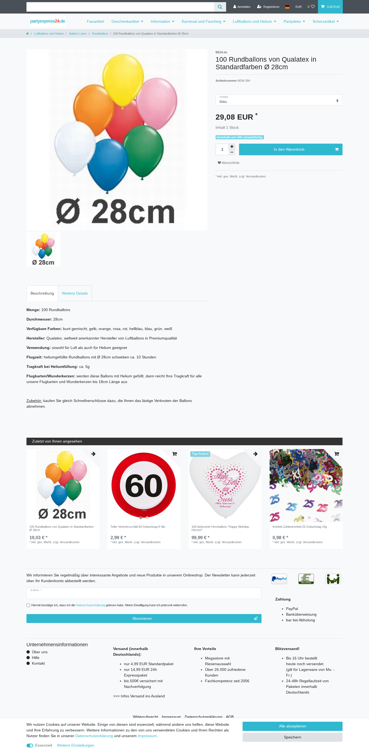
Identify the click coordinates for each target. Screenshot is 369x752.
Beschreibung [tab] (42, 293)
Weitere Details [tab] (75, 293)
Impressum (171, 717)
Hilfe (35, 657)
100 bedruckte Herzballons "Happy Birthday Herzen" (220, 528)
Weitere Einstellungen (75, 745)
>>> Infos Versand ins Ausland (139, 696)
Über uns (40, 652)
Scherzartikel (324, 21)
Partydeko (292, 21)
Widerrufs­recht (145, 717)
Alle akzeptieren (292, 726)
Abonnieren (142, 618)
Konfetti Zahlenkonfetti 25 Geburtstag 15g (300, 526)
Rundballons (99, 33)
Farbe (224, 97)
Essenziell (43, 745)
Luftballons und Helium (252, 21)
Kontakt (38, 663)
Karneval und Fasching (201, 21)
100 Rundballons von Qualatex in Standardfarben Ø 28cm (61, 528)
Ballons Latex (77, 33)
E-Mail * (36, 590)
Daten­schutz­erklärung (203, 717)
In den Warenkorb (289, 149)
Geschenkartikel (125, 21)
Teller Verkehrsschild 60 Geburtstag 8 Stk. (138, 526)
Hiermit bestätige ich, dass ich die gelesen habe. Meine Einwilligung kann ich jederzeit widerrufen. (109, 605)
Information (160, 21)
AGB (230, 717)
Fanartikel (95, 21)
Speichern (292, 737)
